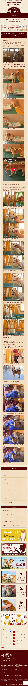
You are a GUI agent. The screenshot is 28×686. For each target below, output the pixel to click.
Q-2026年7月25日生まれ (8, 521)
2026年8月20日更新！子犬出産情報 (11, 510)
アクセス (3, 677)
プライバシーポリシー (19, 666)
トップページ (4, 664)
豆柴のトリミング (7, 494)
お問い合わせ (17, 680)
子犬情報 (3, 666)
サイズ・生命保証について (7, 675)
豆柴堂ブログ (4, 680)
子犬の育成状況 (6, 483)
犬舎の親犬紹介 (6, 490)
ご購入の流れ (4, 672)
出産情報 (5, 475)
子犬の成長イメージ (7, 479)
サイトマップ (17, 672)
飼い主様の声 (4, 669)
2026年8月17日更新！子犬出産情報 (11, 518)
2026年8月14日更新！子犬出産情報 (11, 525)
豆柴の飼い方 (6, 498)
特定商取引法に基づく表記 (20, 664)
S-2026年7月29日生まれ (8, 514)
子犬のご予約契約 (18, 675)
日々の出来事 (6, 487)
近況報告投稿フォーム (19, 677)
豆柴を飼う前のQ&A (7, 502)
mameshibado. (13, 684)
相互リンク (17, 669)
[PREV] (2, 628)
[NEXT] (25, 628)
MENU (14, 15)
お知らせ (5, 471)
